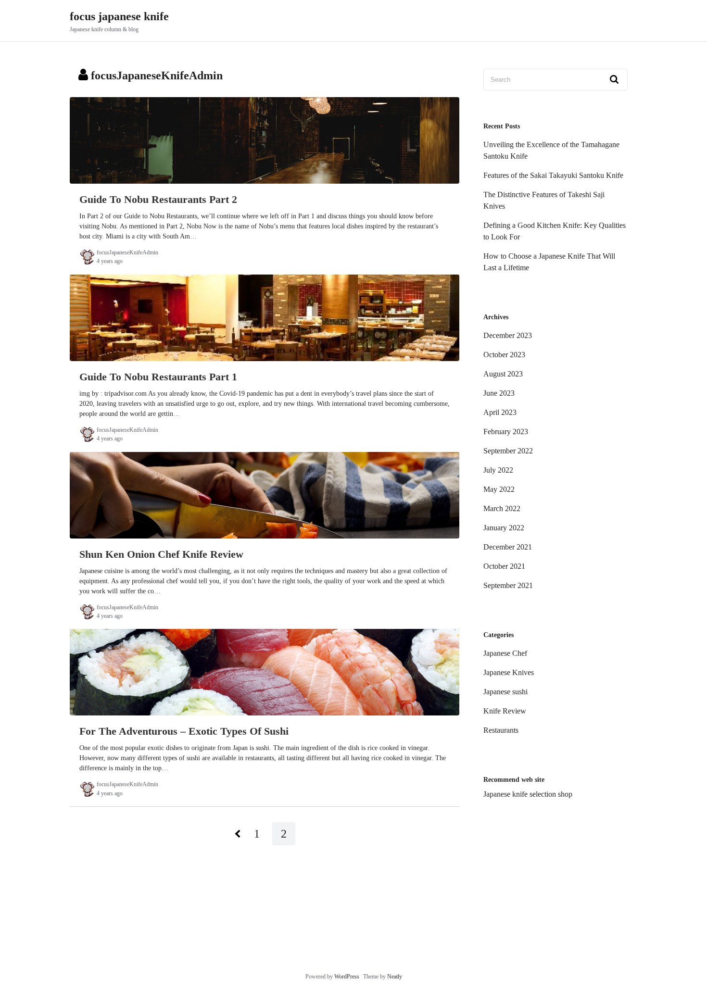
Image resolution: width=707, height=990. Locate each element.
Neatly (394, 976)
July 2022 (498, 470)
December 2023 (507, 335)
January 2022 (503, 528)
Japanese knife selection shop (527, 794)
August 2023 (503, 374)
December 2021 (507, 547)
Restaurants (500, 730)
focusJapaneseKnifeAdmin (127, 252)
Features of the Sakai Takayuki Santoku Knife (553, 175)
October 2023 (504, 355)
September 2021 (508, 585)
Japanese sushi (505, 692)
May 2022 (499, 489)
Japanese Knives (508, 672)
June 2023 (499, 393)
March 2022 (501, 508)
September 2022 (508, 451)
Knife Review (504, 711)
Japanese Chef (505, 653)
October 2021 (504, 566)
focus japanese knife (119, 16)
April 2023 (500, 412)
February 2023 (505, 431)
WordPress (346, 976)
